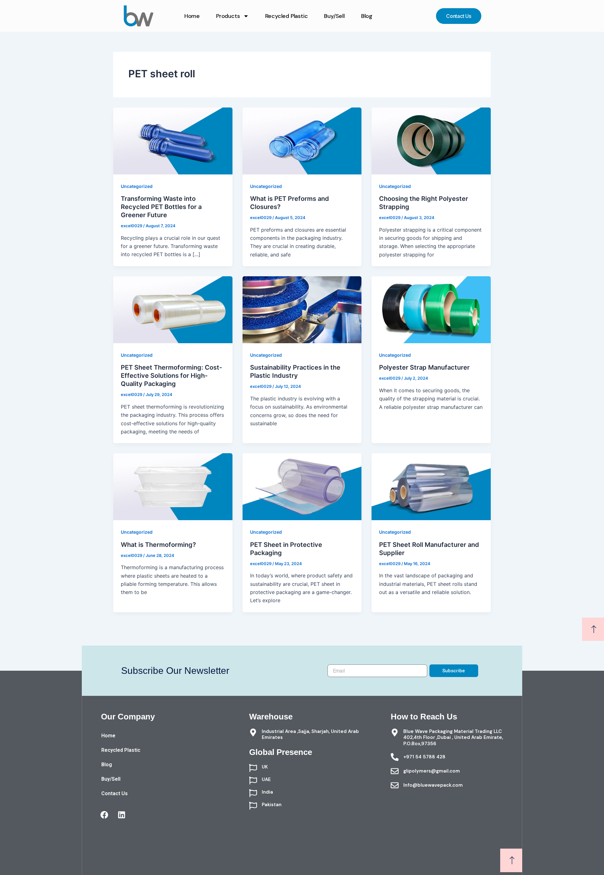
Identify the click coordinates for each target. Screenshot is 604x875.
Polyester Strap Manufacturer (424, 367)
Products (228, 16)
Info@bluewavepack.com (433, 785)
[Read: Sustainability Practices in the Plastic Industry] (302, 309)
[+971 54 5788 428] (395, 757)
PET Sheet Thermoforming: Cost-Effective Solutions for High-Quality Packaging (171, 376)
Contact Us (114, 793)
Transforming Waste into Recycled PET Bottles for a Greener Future (161, 207)
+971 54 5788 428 (424, 757)
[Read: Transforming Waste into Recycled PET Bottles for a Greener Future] (172, 140)
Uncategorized (137, 186)
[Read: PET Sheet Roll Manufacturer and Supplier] (431, 486)
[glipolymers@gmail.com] (395, 771)
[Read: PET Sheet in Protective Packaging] (302, 486)
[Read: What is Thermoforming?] (172, 486)
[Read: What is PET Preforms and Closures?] (302, 140)
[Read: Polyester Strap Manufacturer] (431, 309)
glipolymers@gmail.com (431, 771)
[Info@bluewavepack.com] (395, 785)
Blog (366, 16)
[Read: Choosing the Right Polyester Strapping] (431, 140)
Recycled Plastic (286, 16)
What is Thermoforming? (158, 544)
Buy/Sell (334, 16)
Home (192, 16)
